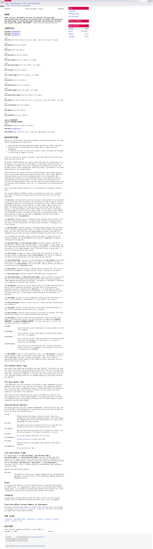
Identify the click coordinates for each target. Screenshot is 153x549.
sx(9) (20, 521)
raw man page (73, 16)
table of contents (75, 21)
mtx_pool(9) (40, 519)
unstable (71, 36)
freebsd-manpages (15, 5)
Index (7, 3)
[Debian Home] (2, 3)
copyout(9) (32, 509)
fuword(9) (49, 509)
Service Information (33, 3)
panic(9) (48, 519)
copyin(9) (23, 509)
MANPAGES (8, 0)
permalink (72, 11)
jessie (71, 31)
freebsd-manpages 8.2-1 (37, 537)
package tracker (74, 14)
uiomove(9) (40, 509)
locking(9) (30, 519)
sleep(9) (54, 299)
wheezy (8, 5)
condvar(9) (8, 519)
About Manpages (15, 3)
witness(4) (27, 439)
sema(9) (7, 521)
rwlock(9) (55, 519)
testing (71, 34)
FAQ (24, 3)
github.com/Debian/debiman (22, 546)
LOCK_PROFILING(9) (19, 519)
